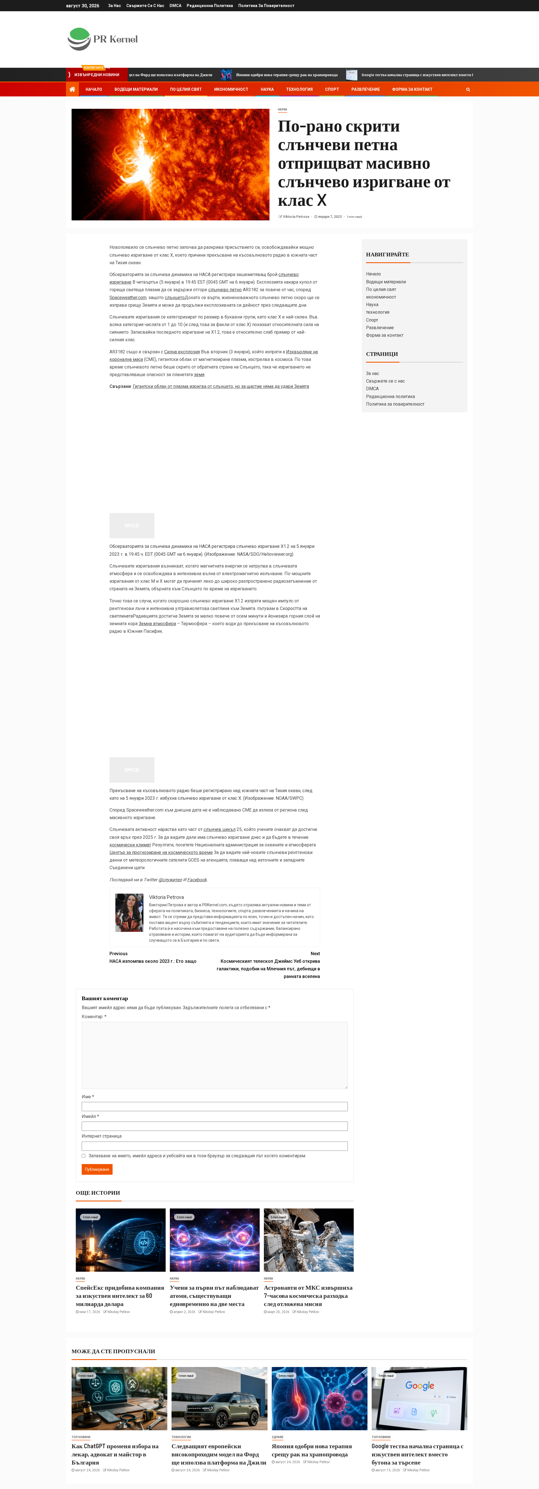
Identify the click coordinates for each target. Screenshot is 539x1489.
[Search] (468, 89)
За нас (114, 5)
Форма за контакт (412, 89)
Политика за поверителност (266, 5)
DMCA (175, 5)
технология (299, 89)
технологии (181, 1437)
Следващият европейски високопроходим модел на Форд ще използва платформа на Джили (219, 1454)
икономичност (231, 89)
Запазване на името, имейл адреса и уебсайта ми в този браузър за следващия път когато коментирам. (197, 1155)
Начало (94, 89)
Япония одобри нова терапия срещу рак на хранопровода (241, 74)
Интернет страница (102, 1136)
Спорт (332, 89)
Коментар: (94, 1016)
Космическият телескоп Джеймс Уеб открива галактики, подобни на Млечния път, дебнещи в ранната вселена (268, 965)
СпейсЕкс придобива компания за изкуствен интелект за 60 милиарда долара (120, 1295)
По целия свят (186, 89)
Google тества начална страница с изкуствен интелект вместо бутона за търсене (386, 74)
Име (88, 1096)
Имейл (90, 1116)
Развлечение (365, 89)
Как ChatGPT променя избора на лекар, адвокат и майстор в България (115, 1454)
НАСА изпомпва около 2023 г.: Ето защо (153, 957)
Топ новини (81, 1437)
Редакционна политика (210, 5)
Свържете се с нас (145, 5)
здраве (278, 1437)
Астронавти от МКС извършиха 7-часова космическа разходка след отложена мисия (308, 1295)
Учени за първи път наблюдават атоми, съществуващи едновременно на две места (214, 1295)
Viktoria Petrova (296, 217)
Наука (267, 89)
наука (282, 109)
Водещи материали (136, 89)
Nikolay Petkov (119, 1312)
